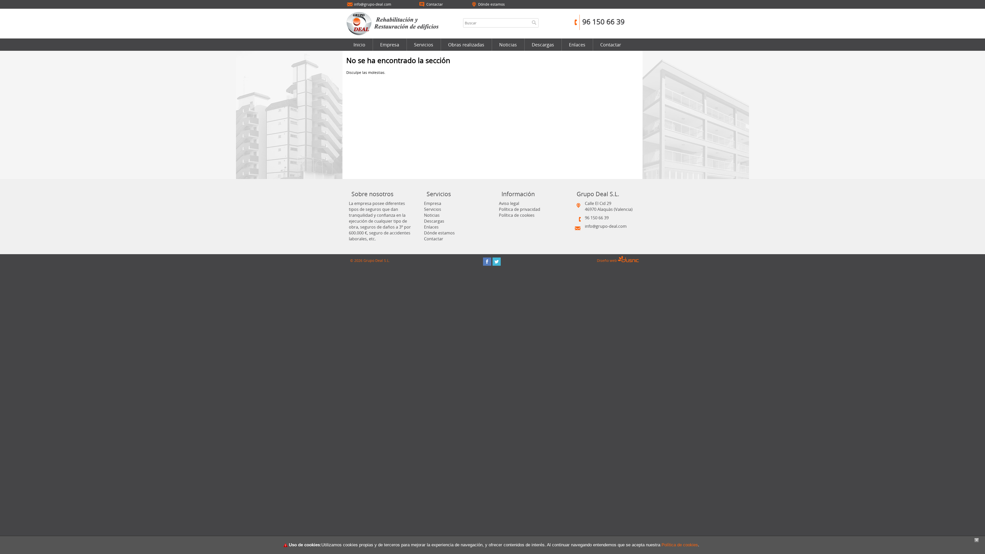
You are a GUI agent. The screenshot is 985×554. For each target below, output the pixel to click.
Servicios (423, 45)
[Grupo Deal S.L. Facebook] (487, 262)
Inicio (359, 45)
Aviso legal (509, 203)
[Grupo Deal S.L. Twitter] (497, 262)
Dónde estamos (439, 233)
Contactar (610, 45)
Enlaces (577, 45)
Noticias (508, 45)
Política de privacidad (519, 209)
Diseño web (607, 260)
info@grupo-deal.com (606, 226)
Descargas (543, 45)
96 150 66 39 (603, 21)
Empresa (389, 45)
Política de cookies (517, 215)
